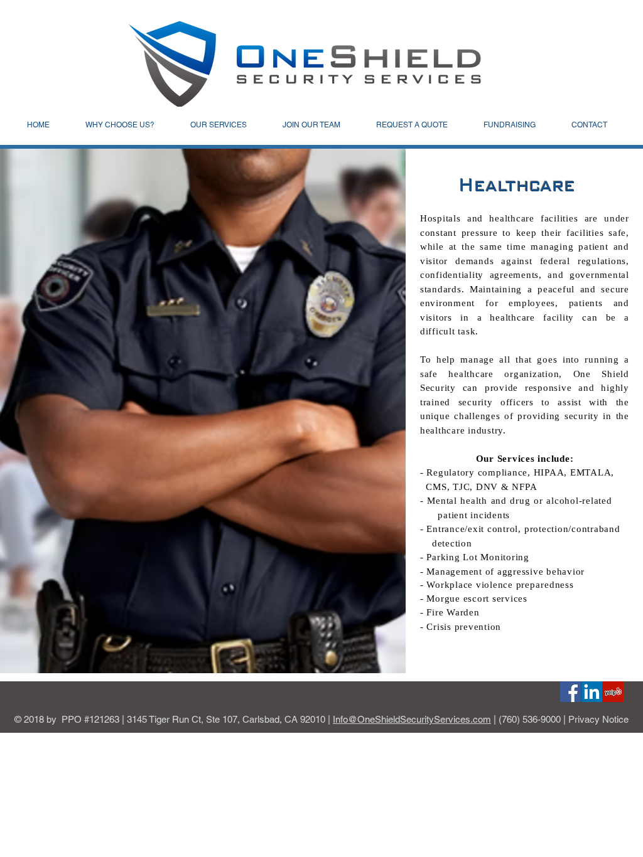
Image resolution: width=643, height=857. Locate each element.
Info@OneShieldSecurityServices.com (412, 719)
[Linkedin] (591, 691)
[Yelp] (613, 691)
